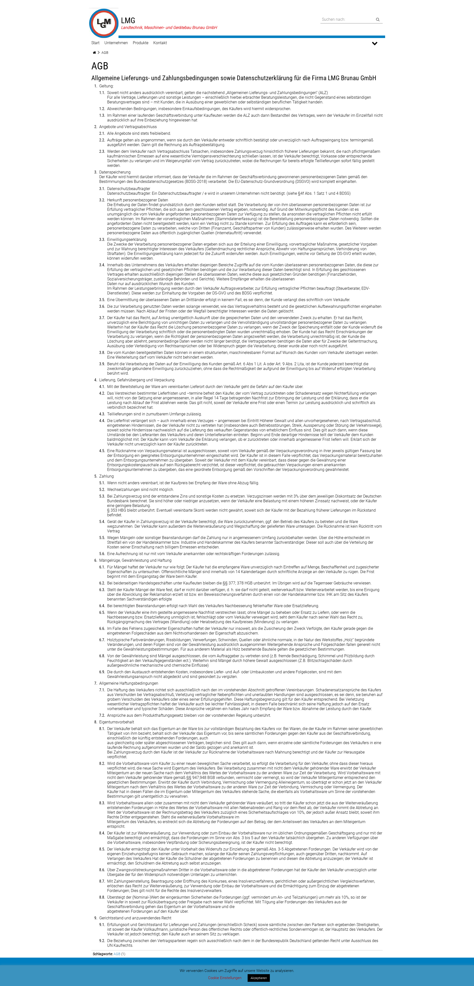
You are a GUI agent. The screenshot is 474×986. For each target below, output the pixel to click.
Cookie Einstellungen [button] (224, 978)
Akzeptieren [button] (259, 978)
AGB (117, 954)
